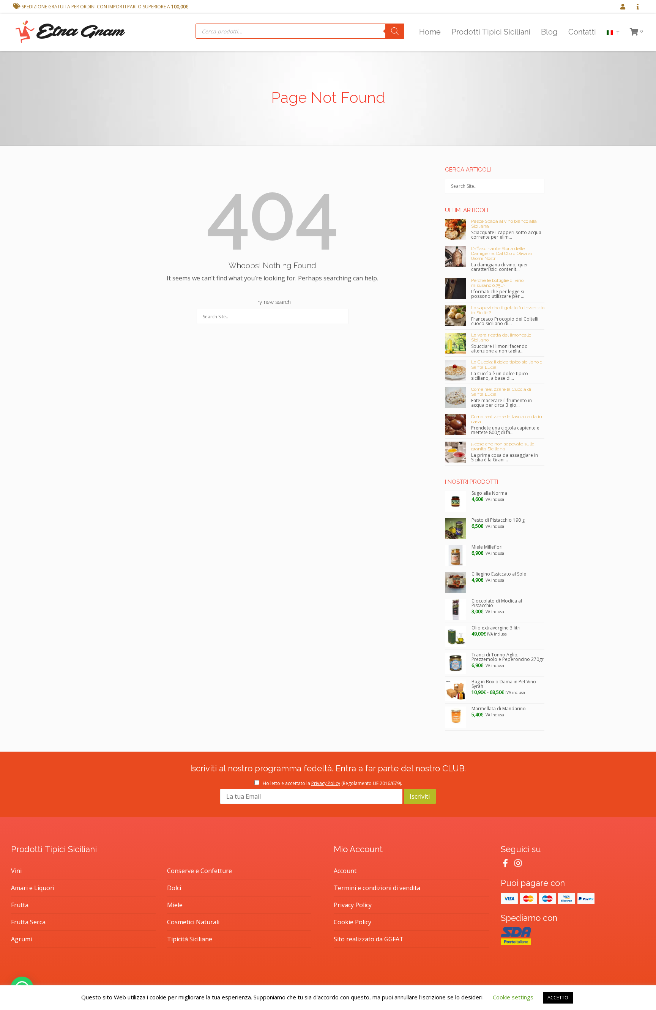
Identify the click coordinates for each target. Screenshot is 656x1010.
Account (345, 871)
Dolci (174, 888)
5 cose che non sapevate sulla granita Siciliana (503, 446)
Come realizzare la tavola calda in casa (506, 419)
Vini (16, 871)
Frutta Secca (28, 922)
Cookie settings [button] (513, 997)
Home (430, 31)
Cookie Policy (352, 922)
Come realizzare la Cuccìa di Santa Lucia (501, 392)
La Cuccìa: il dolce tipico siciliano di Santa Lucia (507, 364)
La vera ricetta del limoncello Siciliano (501, 337)
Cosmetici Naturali (193, 922)
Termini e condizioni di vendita (377, 888)
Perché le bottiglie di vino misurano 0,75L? (497, 283)
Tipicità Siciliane (189, 939)
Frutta (19, 905)
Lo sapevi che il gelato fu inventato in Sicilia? (507, 310)
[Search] (394, 31)
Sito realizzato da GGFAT (369, 939)
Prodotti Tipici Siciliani (490, 31)
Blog (549, 31)
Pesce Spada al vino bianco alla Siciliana (504, 224)
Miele (175, 905)
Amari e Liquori (32, 888)
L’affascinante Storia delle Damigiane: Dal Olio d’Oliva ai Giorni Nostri (501, 253)
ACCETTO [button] (557, 997)
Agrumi (21, 939)
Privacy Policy (325, 783)
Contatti (582, 31)
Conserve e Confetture (199, 871)
